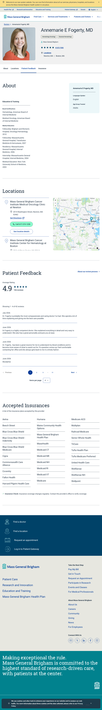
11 (52, 372)
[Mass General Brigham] (17, 16)
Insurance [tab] (42, 68)
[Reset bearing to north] (55, 205)
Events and (77, 587)
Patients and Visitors (82, 17)
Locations (47, 53)
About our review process (88, 271)
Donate (83, 9)
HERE (94, 248)
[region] (76, 224)
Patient (10, 579)
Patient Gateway (70, 9)
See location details (21, 231)
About (72, 604)
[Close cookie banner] (91, 704)
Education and (16, 591)
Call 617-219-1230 (23, 224)
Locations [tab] (15, 68)
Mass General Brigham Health (23, 596)
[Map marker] (61, 226)
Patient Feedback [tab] (29, 68)
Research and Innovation (25, 9)
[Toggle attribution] (97, 248)
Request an (80, 578)
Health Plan (7, 9)
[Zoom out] (55, 203)
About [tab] (5, 68)
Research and (17, 585)
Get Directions (16, 218)
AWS (90, 248)
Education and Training (43, 9)
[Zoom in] (55, 200)
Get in (74, 574)
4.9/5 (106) (59, 48)
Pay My (73, 569)
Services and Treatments (58, 17)
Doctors (6, 24)
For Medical (80, 592)
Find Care (37, 17)
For (75, 627)
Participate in (79, 583)
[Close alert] (99, 2)
